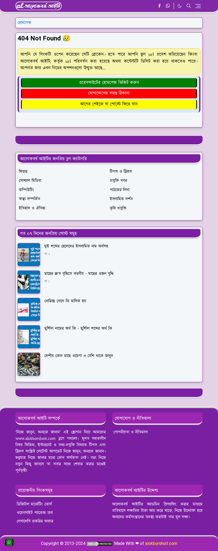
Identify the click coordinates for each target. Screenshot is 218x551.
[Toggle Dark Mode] (179, 6)
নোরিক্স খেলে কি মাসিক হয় (65, 301)
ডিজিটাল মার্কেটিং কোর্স (34, 504)
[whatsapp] (168, 6)
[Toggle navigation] (198, 6)
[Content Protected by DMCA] (99, 543)
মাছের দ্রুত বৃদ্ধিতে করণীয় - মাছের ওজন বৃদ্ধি (79, 274)
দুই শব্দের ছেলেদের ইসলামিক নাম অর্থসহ (76, 246)
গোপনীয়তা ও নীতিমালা (131, 432)
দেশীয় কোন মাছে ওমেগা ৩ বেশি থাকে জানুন (78, 356)
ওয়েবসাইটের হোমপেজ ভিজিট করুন (109, 83)
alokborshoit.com (161, 543)
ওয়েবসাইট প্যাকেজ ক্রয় (35, 513)
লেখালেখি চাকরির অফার (35, 521)
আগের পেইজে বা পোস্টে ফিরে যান (109, 104)
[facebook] (159, 6)
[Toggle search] (189, 6)
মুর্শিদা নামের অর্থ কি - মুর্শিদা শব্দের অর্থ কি (78, 328)
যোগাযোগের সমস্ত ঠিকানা (109, 93)
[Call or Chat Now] (9, 542)
